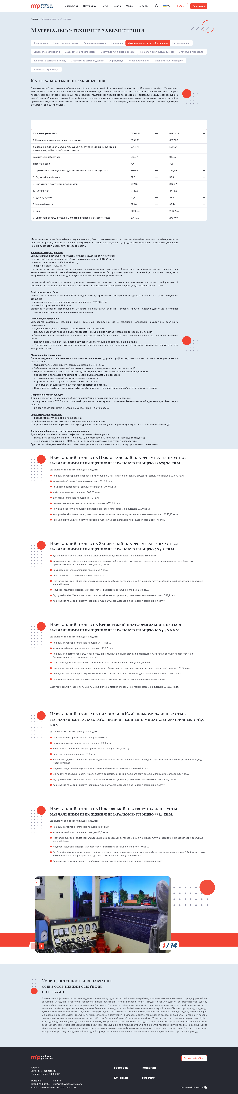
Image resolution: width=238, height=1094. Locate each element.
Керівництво (41, 43)
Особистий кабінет (194, 1058)
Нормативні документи (65, 43)
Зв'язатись (199, 6)
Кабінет (181, 6)
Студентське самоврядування (87, 60)
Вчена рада (117, 43)
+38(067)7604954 (41, 1084)
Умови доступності (139, 60)
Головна (34, 19)
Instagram (149, 1067)
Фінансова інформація (46, 69)
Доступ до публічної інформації (118, 51)
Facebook (121, 1067)
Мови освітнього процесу (169, 60)
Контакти (121, 1077)
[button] (41, 946)
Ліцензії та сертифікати (47, 51)
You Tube (148, 1077)
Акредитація (116, 60)
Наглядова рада (181, 43)
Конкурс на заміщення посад (50, 60)
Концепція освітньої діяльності (157, 51)
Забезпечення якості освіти (80, 51)
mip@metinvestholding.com (67, 1084)
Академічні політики (95, 43)
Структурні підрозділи (191, 51)
